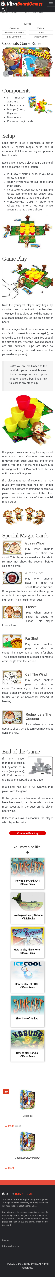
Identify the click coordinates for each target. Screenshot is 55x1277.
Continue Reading (27, 833)
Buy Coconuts (14, 36)
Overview (14, 28)
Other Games (41, 36)
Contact (6, 1240)
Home (5, 12)
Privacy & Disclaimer (11, 1246)
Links (41, 32)
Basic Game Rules (14, 32)
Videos (40, 28)
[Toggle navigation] (51, 4)
